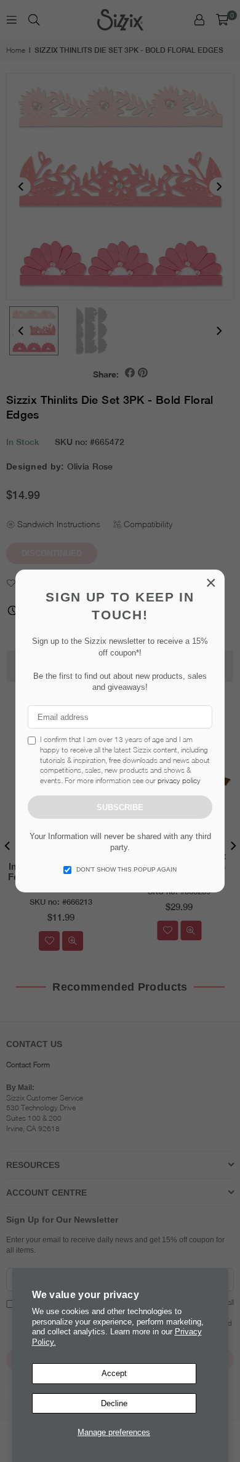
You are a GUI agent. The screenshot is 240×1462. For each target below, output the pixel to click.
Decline (114, 1403)
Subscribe (120, 807)
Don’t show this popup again (126, 869)
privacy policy (179, 780)
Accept (114, 1373)
